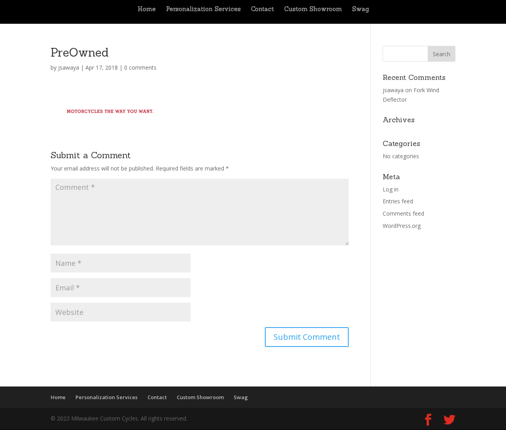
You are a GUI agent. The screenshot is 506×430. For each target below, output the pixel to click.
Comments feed (403, 213)
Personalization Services (203, 9)
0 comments (140, 67)
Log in (390, 189)
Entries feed (398, 201)
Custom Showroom (313, 9)
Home (147, 9)
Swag (360, 9)
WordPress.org (402, 225)
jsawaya (68, 67)
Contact (262, 9)
